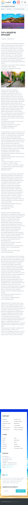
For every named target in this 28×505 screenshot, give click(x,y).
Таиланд (4, 444)
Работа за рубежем (18, 427)
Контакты (4, 419)
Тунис (15, 442)
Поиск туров (5, 421)
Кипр (15, 438)
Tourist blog (8, 9)
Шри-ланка (16, 440)
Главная (2, 9)
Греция (15, 444)
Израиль (4, 448)
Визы (3, 425)
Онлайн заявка (5, 429)
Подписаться (20, 491)
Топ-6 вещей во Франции (18, 9)
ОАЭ (3, 442)
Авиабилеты (17, 423)
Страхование (17, 425)
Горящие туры (17, 419)
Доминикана (17, 446)
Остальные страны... (19, 448)
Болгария (4, 446)
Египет (3, 440)
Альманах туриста (18, 421)
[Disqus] (13, 354)
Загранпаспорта (6, 427)
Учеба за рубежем (18, 429)
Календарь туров (6, 423)
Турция (4, 438)
